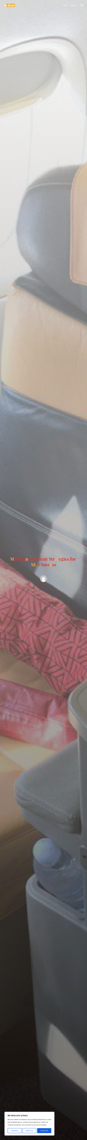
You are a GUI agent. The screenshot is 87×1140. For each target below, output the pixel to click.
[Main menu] (82, 5)
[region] (29, 1123)
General (43, 554)
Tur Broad (9, 5)
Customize (14, 1131)
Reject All (29, 1131)
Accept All (44, 1131)
